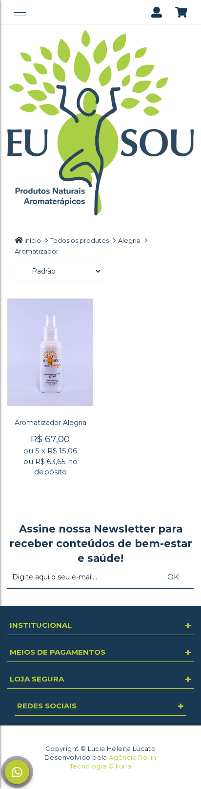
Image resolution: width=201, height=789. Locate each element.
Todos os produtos (79, 240)
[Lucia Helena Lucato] (100, 122)
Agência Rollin (133, 757)
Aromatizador (37, 251)
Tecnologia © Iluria (101, 766)
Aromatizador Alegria (50, 422)
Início (32, 240)
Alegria (129, 240)
